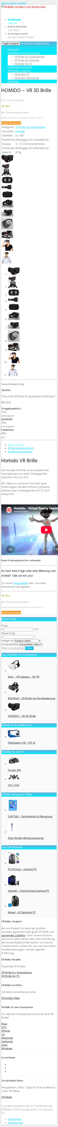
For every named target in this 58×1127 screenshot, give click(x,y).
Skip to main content (13, 3)
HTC (4, 1027)
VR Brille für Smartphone (29, 56)
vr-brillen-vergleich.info (35, 43)
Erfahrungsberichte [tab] (21, 448)
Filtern (29, 648)
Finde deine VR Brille (20, 67)
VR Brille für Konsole (26, 60)
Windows (6, 1048)
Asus (4, 1023)
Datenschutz (15, 1122)
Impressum (14, 1119)
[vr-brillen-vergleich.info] (23, 7)
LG (3, 1034)
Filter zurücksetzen (12, 648)
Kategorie (7, 640)
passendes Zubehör (13, 935)
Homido (20, 131)
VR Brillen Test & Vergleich (24, 53)
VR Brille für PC (23, 63)
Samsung (7, 1041)
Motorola (7, 1038)
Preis (4, 626)
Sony (4, 1045)
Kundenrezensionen (20, 451)
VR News (13, 81)
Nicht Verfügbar (11, 123)
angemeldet (21, 583)
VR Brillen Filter (10, 998)
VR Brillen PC (22, 74)
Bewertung (8, 633)
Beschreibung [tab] (16, 444)
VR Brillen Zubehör (19, 71)
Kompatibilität (10, 644)
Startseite (13, 49)
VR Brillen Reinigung (26, 78)
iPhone (5, 1031)
